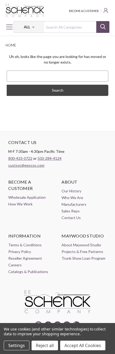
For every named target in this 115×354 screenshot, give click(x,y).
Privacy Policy (19, 251)
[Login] (106, 11)
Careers (15, 265)
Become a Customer (84, 11)
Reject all (45, 345)
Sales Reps (71, 211)
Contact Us (71, 217)
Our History (71, 191)
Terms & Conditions (25, 245)
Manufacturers (74, 204)
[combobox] (61, 27)
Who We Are (72, 197)
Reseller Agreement (25, 258)
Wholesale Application (27, 197)
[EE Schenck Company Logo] (57, 10)
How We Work (20, 204)
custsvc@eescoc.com (26, 165)
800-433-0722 (20, 158)
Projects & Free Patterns (82, 251)
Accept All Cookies (82, 345)
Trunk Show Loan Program (83, 258)
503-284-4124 (49, 158)
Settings (16, 345)
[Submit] (102, 27)
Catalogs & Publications (28, 271)
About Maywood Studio (81, 245)
